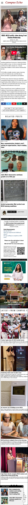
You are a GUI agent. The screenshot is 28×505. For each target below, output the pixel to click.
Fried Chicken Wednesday (9, 110)
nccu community (21, 110)
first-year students (18, 108)
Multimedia (20, 41)
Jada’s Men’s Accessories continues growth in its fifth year (12, 176)
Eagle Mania (7, 108)
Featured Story (13, 41)
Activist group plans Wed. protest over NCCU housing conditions (13, 205)
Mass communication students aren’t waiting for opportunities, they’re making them (14, 145)
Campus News (6, 41)
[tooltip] (3, 103)
